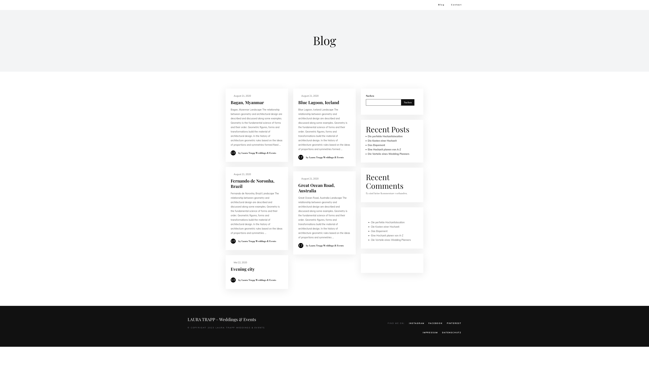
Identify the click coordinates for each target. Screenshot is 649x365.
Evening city (243, 269)
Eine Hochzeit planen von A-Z (384, 149)
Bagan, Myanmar (247, 102)
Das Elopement (376, 145)
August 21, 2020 (242, 95)
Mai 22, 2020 (240, 262)
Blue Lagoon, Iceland (318, 102)
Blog (441, 5)
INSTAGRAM (416, 323)
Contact (456, 5)
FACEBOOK (435, 323)
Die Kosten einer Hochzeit (382, 140)
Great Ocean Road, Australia (316, 187)
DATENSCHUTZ (451, 332)
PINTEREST (454, 323)
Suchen (370, 96)
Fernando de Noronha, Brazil (252, 183)
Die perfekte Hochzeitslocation (385, 136)
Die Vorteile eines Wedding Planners (388, 153)
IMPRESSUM (430, 332)
